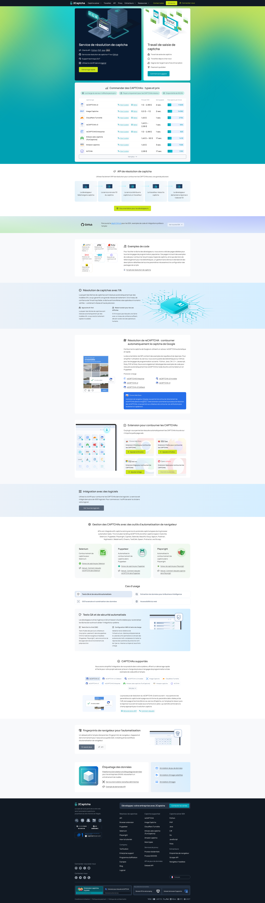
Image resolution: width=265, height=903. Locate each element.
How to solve (124, 105)
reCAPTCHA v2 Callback (136, 387)
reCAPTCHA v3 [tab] (94, 683)
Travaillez (107, 3)
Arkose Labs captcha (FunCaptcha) (94, 138)
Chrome (145, 399)
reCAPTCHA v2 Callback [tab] (113, 679)
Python (94, 50)
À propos (123, 862)
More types (149, 842)
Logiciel (122, 870)
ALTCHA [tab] (176, 683)
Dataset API (149, 865)
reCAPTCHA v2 (92, 105)
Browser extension (127, 822)
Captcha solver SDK (177, 814)
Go (171, 835)
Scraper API (174, 857)
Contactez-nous (81, 873)
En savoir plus (87, 747)
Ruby (171, 843)
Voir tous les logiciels (91, 508)
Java (103, 50)
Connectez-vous (188, 3)
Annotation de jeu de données (171, 768)
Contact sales (158, 3)
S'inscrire (171, 3)
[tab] (103, 594)
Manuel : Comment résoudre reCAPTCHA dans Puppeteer (130, 572)
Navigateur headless (177, 862)
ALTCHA (89, 151)
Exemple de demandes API (116, 786)
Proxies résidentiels (152, 851)
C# (171, 831)
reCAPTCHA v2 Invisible (168, 378)
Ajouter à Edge (136, 472)
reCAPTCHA (149, 818)
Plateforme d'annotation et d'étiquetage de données (122, 772)
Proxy (120, 3)
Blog (121, 866)
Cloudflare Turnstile (94, 118)
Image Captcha (92, 111)
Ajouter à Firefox (168, 452)
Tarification (124, 849)
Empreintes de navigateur (179, 853)
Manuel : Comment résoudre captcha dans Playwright (172, 572)
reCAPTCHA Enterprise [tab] (112, 683)
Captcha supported (152, 814)
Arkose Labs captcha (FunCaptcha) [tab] (138, 683)
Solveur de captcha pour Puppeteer (133, 566)
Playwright (124, 835)
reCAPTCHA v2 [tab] (94, 679)
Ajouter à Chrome (136, 452)
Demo (135, 105)
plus (108, 50)
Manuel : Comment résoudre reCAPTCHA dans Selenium (91, 569)
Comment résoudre (147, 711)
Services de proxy (151, 847)
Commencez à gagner (158, 74)
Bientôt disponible (167, 472)
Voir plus (131, 156)
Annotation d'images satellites (171, 775)
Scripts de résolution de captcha (138, 270)
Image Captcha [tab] (154, 679)
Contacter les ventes (179, 806)
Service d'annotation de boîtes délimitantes (122, 782)
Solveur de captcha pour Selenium (93, 563)
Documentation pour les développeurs (133, 208)
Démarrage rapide (88, 69)
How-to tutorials (126, 839)
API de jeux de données (153, 861)
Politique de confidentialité (117, 899)
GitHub (115, 54)
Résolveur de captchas (128, 814)
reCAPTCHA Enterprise (95, 132)
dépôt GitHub (116, 223)
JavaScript (174, 839)
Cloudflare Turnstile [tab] (172, 679)
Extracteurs (174, 849)
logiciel (103, 63)
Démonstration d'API (130, 711)
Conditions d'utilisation (82, 899)
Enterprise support (127, 853)
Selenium (123, 831)
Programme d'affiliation (128, 857)
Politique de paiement (99, 899)
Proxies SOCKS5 (151, 856)
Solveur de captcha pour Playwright (172, 566)
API (114, 3)
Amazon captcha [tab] (162, 683)
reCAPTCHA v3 (92, 125)
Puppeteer (124, 826)
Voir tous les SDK (174, 225)
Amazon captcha (93, 145)
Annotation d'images (167, 782)
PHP (99, 50)
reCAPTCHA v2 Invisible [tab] (135, 679)
